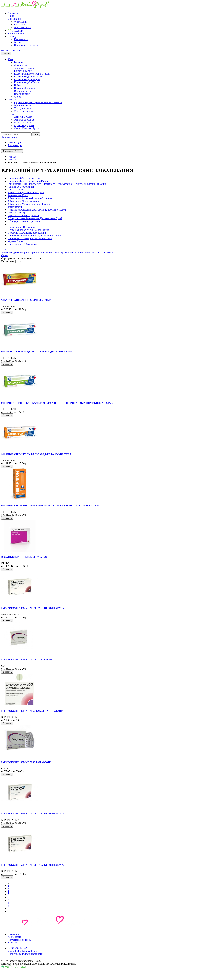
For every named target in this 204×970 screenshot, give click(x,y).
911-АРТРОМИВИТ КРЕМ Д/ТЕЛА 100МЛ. (26, 300)
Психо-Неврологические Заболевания (28, 229)
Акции (11, 16)
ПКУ (10, 224)
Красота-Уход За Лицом (27, 79)
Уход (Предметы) (23, 111)
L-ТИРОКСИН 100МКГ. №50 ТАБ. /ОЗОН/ (26, 762)
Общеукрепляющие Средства (24, 221)
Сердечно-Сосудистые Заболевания (27, 232)
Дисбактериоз (15, 189)
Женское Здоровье (24, 119)
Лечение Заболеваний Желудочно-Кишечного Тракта (37, 209)
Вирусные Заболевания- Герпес (25, 178)
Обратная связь (22, 27)
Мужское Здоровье (24, 125)
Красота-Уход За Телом (26, 82)
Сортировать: (8, 258)
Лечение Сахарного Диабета (23, 215)
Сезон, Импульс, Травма (27, 128)
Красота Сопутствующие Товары (32, 73)
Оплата (18, 42)
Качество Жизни (23, 70)
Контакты (19, 24)
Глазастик (17, 30)
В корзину (7, 312)
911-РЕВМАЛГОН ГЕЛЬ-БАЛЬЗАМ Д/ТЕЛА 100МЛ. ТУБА (36, 454)
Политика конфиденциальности (25, 953)
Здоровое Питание (24, 68)
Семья (11, 114)
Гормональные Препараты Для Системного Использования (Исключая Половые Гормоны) (57, 183)
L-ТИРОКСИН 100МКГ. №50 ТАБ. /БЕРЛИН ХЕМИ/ (32, 710)
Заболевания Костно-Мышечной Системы (31, 198)
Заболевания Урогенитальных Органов (29, 204)
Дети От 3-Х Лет (23, 116)
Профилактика (22, 93)
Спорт (17, 96)
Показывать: (8, 261)
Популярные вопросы (26, 45)
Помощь (12, 36)
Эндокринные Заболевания (22, 244)
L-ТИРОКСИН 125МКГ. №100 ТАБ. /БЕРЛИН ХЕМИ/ (32, 813)
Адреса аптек (15, 13)
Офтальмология (22, 91)
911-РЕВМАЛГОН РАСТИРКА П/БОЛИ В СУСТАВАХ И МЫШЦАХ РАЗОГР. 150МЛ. (51, 505)
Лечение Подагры (17, 212)
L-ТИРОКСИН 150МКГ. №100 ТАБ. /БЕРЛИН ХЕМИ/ (32, 865)
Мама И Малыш (23, 122)
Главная (12, 156)
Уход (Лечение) (22, 108)
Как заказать (21, 39)
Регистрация (14, 142)
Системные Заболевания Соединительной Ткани (34, 235)
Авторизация (15, 145)
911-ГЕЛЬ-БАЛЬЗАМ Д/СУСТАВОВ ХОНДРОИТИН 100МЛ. (36, 351)
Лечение (12, 99)
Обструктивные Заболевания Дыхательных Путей (35, 218)
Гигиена (18, 62)
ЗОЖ (10, 59)
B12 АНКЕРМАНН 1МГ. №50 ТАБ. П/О (24, 557)
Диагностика (21, 65)
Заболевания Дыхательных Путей (26, 192)
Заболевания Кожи (18, 195)
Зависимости (15, 206)
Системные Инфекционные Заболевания (30, 238)
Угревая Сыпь (15, 241)
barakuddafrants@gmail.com (22, 951)
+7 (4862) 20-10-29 (11, 50)
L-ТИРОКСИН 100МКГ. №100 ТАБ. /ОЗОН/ (26, 659)
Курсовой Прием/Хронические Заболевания (38, 102)
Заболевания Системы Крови (24, 201)
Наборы (18, 85)
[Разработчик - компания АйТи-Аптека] (13, 967)
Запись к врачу (16, 33)
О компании (14, 18)
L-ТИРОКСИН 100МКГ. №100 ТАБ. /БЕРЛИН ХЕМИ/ (32, 608)
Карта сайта (14, 942)
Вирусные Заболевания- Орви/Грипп (28, 181)
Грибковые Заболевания (21, 186)
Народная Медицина (25, 88)
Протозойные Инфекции (21, 227)
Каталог (6, 54)
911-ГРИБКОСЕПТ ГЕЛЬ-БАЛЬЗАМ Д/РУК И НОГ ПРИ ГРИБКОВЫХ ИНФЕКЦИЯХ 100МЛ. (57, 403)
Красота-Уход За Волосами (28, 76)
